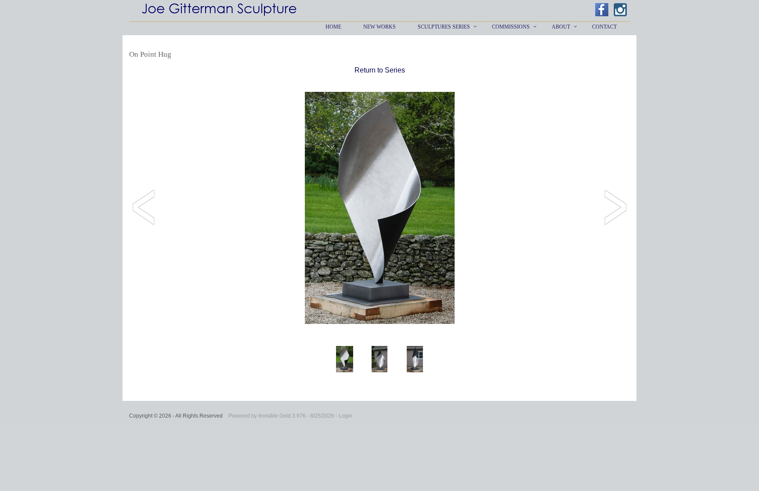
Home (333, 27)
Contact (604, 27)
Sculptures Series (444, 27)
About (561, 27)
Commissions (511, 27)
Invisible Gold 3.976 (282, 416)
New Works (379, 27)
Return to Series (379, 70)
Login (345, 416)
